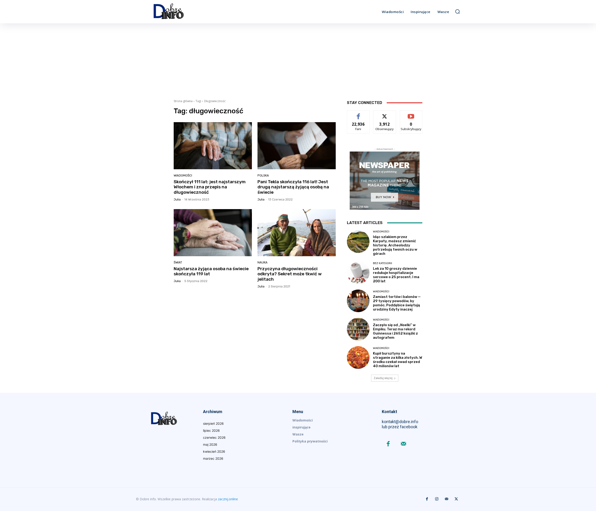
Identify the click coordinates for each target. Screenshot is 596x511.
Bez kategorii (382, 263)
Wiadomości (183, 175)
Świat (178, 262)
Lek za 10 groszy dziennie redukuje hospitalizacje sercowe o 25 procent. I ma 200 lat (396, 274)
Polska (263, 175)
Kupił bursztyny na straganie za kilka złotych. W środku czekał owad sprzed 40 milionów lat (397, 359)
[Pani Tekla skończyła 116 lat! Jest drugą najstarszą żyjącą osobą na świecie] (296, 145)
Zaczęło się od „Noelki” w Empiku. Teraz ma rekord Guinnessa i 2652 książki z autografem (395, 331)
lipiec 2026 (211, 430)
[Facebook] (388, 444)
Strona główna (183, 101)
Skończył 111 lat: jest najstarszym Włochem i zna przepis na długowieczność (210, 187)
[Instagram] (436, 499)
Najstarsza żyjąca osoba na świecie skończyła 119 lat (211, 271)
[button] (457, 11)
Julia (177, 199)
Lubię (358, 114)
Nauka (262, 262)
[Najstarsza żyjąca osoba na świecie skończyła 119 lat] (213, 232)
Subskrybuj (411, 114)
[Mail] (403, 444)
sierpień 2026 (213, 423)
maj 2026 (210, 444)
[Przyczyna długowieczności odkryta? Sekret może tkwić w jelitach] (296, 232)
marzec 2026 (213, 458)
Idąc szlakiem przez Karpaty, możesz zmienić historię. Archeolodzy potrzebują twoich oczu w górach (395, 245)
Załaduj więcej (383, 378)
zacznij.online (228, 499)
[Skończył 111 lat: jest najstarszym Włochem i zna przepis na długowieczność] (213, 145)
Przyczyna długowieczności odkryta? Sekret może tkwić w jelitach (289, 274)
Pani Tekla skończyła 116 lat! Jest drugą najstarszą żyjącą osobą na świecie (293, 187)
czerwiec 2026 (214, 437)
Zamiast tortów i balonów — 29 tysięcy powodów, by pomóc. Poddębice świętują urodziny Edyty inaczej (397, 303)
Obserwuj (385, 114)
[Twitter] (456, 499)
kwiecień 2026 (214, 451)
